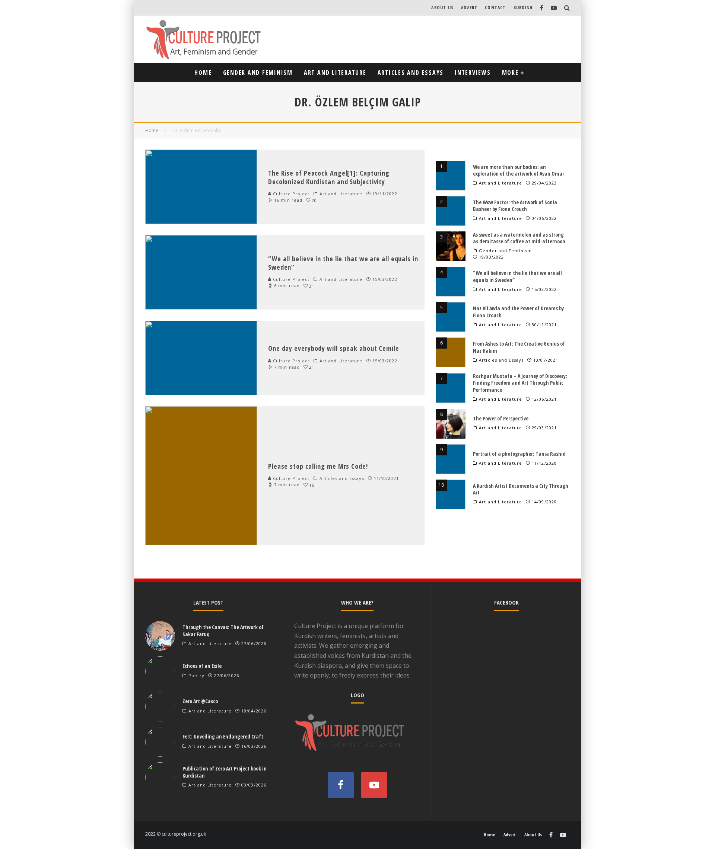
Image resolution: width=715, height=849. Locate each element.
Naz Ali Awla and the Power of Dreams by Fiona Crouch (518, 311)
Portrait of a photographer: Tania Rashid (519, 453)
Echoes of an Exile (202, 665)
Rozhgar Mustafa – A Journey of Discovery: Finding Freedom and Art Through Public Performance (520, 382)
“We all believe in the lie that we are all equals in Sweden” (343, 263)
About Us (442, 7)
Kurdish (523, 7)
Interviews (473, 72)
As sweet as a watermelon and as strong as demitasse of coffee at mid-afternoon (519, 238)
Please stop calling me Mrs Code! (318, 466)
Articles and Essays (411, 72)
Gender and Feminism (258, 72)
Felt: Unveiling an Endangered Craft (222, 736)
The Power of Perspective (500, 418)
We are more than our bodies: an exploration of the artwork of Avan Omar (518, 170)
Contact (495, 7)
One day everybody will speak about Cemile (333, 348)
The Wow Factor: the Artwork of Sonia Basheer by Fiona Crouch (515, 205)
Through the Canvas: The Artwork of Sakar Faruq (223, 630)
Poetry (196, 675)
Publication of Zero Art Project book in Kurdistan (224, 772)
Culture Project (290, 193)
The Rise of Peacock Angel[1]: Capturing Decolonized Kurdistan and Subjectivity (329, 177)
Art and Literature (335, 72)
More (510, 72)
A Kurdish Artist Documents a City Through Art (520, 489)
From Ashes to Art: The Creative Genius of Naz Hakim (519, 347)
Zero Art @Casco (200, 701)
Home (203, 72)
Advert (469, 7)
